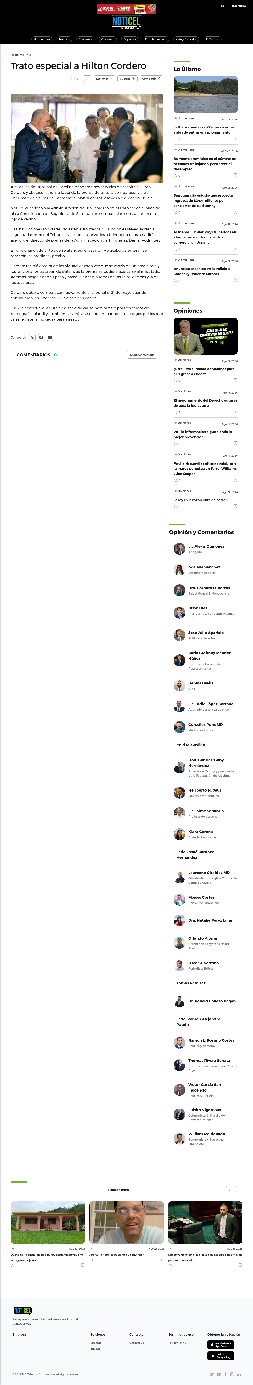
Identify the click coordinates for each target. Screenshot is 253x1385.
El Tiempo (212, 39)
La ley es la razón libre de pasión (201, 500)
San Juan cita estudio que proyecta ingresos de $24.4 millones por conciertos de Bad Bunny (203, 200)
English (95, 1348)
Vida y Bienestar (186, 39)
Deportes (130, 39)
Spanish (95, 1342)
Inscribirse (239, 6)
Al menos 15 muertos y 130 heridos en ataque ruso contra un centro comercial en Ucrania (205, 237)
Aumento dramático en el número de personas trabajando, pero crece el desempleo (205, 164)
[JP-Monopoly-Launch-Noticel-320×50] (126, 9)
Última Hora (42, 39)
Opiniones (107, 39)
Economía (85, 39)
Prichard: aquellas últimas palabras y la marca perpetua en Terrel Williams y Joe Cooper (205, 468)
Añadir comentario (142, 355)
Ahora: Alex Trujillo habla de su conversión (38, 1254)
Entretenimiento (156, 39)
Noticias (64, 39)
